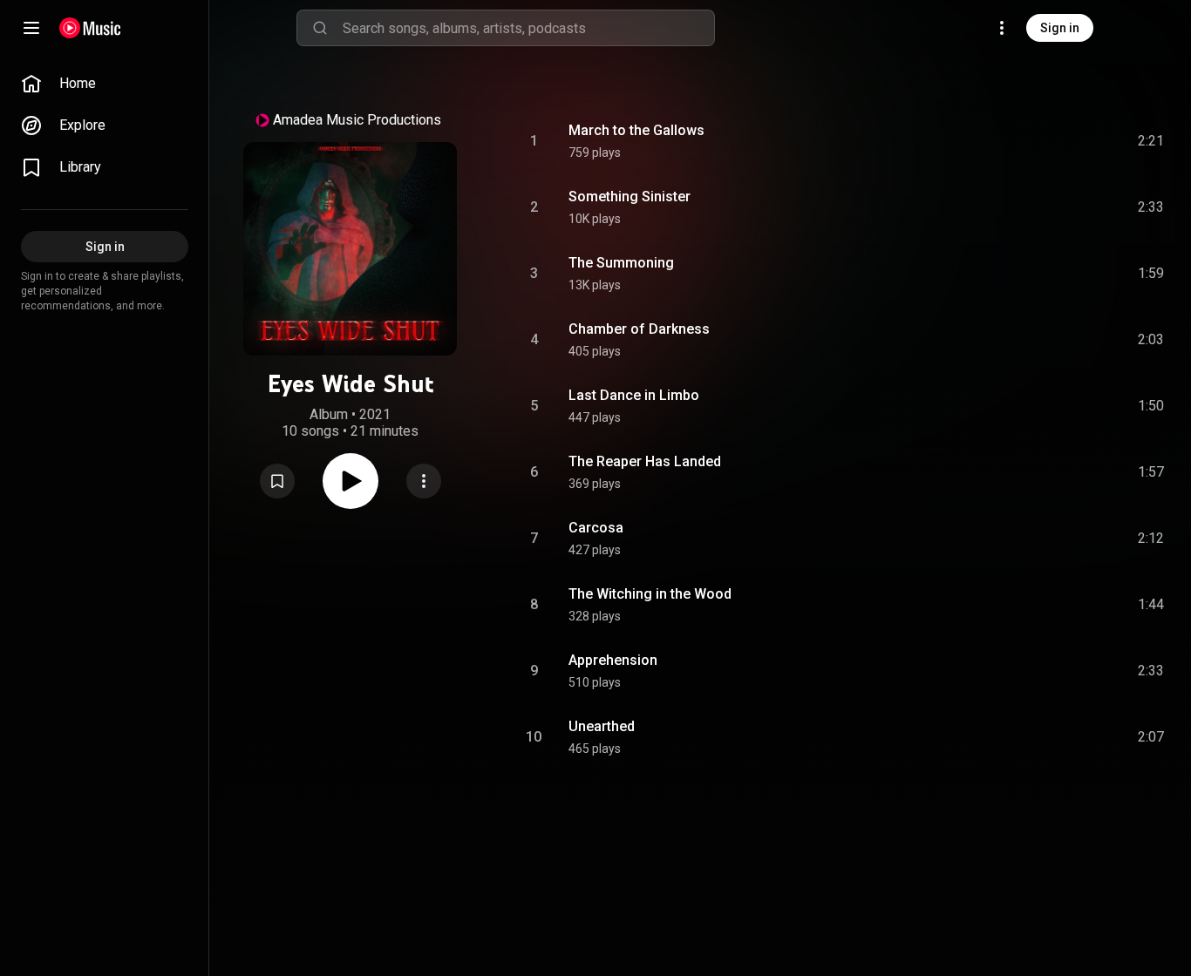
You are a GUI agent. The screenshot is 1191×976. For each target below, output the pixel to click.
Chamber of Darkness (639, 329)
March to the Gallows (636, 130)
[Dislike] (1052, 141)
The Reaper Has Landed (644, 461)
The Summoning (621, 262)
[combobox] (528, 27)
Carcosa (595, 527)
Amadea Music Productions (357, 120)
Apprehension (612, 660)
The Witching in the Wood (650, 594)
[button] (277, 481)
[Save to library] (277, 481)
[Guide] (31, 27)
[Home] (90, 27)
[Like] (1019, 141)
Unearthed (601, 726)
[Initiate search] (320, 28)
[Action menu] (423, 481)
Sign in (1059, 28)
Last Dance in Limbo (633, 395)
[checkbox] (1151, 141)
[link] (104, 84)
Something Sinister (629, 196)
